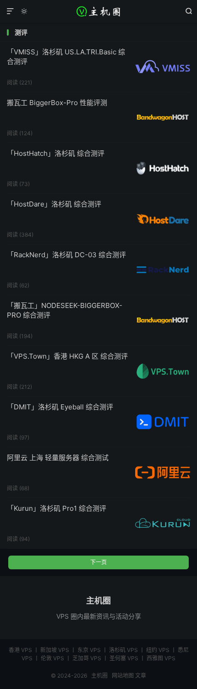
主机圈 (98, 11)
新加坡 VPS (54, 650)
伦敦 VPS (52, 658)
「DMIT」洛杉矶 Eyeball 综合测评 (60, 407)
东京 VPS (89, 650)
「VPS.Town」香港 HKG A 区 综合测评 (67, 356)
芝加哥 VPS (86, 658)
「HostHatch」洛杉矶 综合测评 (55, 153)
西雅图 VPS (161, 658)
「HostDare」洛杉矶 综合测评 (54, 204)
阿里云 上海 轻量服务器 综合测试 (58, 457)
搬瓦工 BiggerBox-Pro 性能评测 (57, 102)
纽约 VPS (158, 650)
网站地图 (123, 675)
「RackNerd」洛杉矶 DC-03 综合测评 (66, 254)
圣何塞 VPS (123, 658)
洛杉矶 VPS (123, 650)
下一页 (98, 562)
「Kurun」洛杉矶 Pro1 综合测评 (56, 508)
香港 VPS (20, 650)
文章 (140, 675)
